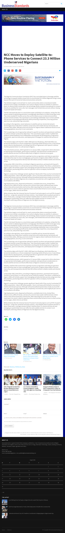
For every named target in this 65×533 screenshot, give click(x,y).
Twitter (5, 71)
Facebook (9, 71)
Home (3, 530)
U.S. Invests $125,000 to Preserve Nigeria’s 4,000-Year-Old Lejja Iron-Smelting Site (32, 389)
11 (9, 474)
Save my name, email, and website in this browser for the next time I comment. (24, 417)
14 (38, 474)
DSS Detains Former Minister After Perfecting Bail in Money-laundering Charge (40, 434)
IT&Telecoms (18, 367)
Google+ (12, 71)
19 (19, 478)
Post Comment (9, 425)
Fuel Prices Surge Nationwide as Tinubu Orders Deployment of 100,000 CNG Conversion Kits (29, 506)
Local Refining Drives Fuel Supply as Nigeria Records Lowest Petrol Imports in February (28, 500)
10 (2, 474)
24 (2, 482)
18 (9, 478)
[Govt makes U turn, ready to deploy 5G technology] (13, 349)
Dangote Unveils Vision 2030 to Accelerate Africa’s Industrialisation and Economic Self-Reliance (29, 432)
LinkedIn (16, 71)
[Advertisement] (32, 38)
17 (2, 478)
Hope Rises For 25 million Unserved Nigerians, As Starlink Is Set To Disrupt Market (52, 356)
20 (29, 478)
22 (48, 478)
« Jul (3, 492)
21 (38, 478)
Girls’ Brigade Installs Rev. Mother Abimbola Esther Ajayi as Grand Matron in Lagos (12, 389)
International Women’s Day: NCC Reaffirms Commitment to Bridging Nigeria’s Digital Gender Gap (31, 513)
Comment (6, 404)
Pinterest (20, 71)
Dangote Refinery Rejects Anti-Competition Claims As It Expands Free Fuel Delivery (52, 388)
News (23, 367)
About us (9, 530)
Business (12, 367)
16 (58, 474)
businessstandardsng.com (57, 530)
